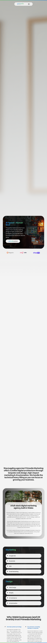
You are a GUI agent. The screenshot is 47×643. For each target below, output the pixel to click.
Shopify (11, 593)
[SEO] (7, 566)
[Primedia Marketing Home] (20, 4)
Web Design (12, 587)
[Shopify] (7, 592)
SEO (10, 566)
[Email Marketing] (7, 571)
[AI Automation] (7, 603)
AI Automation (13, 603)
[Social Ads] (7, 560)
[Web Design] (7, 587)
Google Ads (12, 556)
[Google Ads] (7, 555)
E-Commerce (13, 598)
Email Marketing (13, 571)
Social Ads (12, 561)
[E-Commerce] (7, 597)
